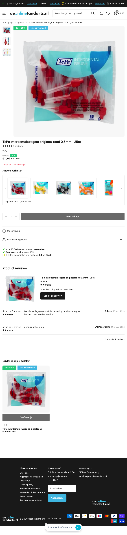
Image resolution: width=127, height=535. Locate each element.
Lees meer (32, 3)
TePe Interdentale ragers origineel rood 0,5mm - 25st (67, 277)
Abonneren (57, 497)
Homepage (7, 22)
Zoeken (93, 13)
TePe (4, 151)
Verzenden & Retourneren (32, 492)
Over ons (24, 472)
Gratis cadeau (26, 496)
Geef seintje (72, 216)
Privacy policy (26, 484)
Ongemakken (21, 22)
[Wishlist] (108, 13)
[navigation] (6, 30)
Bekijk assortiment (4, 13)
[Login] (101, 13)
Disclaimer (25, 480)
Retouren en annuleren (31, 500)
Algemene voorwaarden (31, 476)
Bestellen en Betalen (30, 488)
